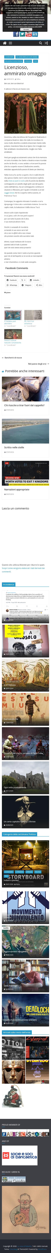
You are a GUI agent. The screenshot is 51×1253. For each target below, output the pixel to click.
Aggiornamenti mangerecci (16, 951)
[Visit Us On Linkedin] (35, 32)
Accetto (26, 29)
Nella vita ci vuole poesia (13, 61)
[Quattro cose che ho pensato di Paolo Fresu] (25, 743)
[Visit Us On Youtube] (29, 32)
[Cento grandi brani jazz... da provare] (13, 1048)
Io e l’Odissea (10, 685)
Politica (37, 872)
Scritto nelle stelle (14, 447)
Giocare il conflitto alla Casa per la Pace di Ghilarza (22, 916)
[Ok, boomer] (37, 1048)
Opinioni (28, 61)
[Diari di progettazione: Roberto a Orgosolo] (25, 641)
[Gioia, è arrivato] (25, 976)
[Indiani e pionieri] (25, 842)
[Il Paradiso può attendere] (13, 315)
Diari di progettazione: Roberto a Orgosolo (23, 651)
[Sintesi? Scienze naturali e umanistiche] (13, 334)
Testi (35, 61)
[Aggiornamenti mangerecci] (25, 941)
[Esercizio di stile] (25, 709)
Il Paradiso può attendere (10, 322)
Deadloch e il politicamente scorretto (20, 1020)
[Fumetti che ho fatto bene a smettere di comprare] (37, 1072)
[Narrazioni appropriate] (25, 462)
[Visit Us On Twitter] (22, 32)
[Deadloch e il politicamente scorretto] (25, 1010)
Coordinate (9, 57)
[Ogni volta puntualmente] (25, 777)
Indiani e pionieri (11, 880)
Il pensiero (19, 872)
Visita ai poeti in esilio (16, 181)
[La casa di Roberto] (25, 1)
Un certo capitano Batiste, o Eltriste (19, 821)
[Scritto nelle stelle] (25, 420)
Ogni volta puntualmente (15, 787)
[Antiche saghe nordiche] (13, 1072)
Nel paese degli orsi (37, 364)
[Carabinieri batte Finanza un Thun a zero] (13, 1095)
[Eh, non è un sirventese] (33, 315)
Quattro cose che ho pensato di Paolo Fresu (23, 753)
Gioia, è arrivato (11, 986)
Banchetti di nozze (13, 357)
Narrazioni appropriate (16, 489)
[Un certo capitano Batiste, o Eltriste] (25, 812)
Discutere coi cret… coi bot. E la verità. (21, 616)
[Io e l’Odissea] (25, 675)
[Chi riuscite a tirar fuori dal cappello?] (25, 378)
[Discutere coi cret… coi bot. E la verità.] (25, 607)
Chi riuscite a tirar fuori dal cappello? (24, 405)
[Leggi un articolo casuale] (46, 43)
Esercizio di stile (11, 719)
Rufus (18, 79)
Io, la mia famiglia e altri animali (27, 57)
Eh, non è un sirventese (29, 322)
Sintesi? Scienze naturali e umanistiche (12, 341)
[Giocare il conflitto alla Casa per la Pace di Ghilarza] (25, 907)
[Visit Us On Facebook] (16, 32)
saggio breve (9, 193)
